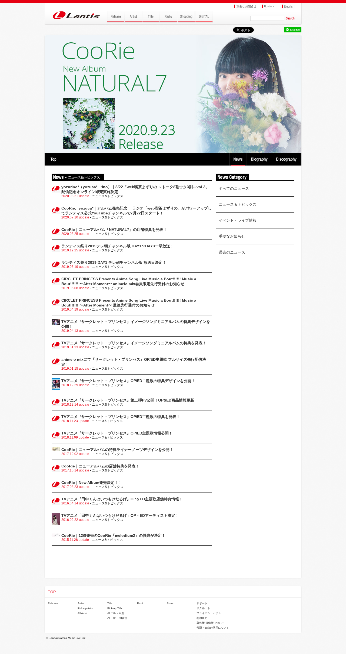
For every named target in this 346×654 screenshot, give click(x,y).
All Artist (82, 613)
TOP (53, 159)
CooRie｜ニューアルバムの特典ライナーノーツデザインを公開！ (117, 449)
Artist (81, 603)
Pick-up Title (114, 608)
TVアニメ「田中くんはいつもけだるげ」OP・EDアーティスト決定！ (120, 515)
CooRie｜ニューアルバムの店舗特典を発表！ (100, 466)
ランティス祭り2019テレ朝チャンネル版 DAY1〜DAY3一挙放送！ (117, 246)
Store (170, 603)
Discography (286, 159)
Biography (259, 159)
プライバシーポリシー (210, 613)
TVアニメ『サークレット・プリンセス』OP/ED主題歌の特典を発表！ (120, 416)
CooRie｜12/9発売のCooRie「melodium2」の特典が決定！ (113, 535)
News (238, 159)
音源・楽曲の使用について (213, 627)
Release (53, 603)
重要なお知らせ (232, 236)
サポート (202, 603)
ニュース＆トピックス (238, 204)
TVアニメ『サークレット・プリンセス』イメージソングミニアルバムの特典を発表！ (133, 343)
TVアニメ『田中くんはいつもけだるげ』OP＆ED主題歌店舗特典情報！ (122, 499)
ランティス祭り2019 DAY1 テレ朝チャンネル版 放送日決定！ (113, 262)
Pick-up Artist (86, 608)
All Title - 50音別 (117, 617)
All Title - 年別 (115, 613)
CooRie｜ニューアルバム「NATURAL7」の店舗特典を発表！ (114, 229)
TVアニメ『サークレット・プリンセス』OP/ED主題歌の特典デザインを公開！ (128, 381)
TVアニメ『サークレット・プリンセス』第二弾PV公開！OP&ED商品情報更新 (127, 400)
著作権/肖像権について (210, 622)
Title (109, 603)
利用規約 (202, 617)
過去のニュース (232, 252)
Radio (140, 603)
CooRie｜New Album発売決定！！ (91, 482)
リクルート (203, 608)
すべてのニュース (234, 188)
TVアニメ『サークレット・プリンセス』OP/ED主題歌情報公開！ (116, 433)
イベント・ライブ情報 (238, 220)
